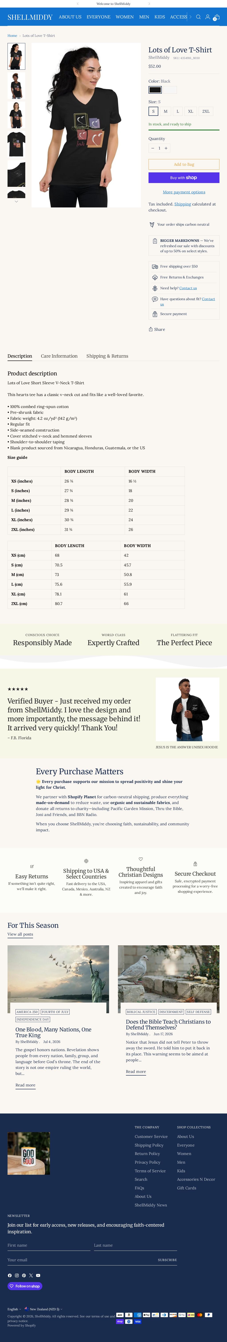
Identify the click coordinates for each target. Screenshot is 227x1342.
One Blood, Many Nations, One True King (53, 1032)
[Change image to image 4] (16, 144)
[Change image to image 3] (16, 115)
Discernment (171, 1012)
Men (181, 1162)
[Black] (155, 90)
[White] (170, 90)
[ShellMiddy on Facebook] (10, 1276)
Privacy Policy (147, 1162)
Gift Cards (186, 1187)
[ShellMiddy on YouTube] (38, 1276)
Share (159, 329)
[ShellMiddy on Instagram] (17, 1276)
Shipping (182, 204)
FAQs (139, 1187)
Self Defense (198, 1012)
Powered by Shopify (22, 1325)
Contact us (188, 288)
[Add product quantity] (166, 148)
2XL (205, 111)
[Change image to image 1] (16, 56)
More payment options (184, 192)
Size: (154, 101)
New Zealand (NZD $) (44, 1309)
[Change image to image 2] (16, 85)
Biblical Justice (141, 1012)
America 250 (27, 1012)
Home (12, 35)
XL (190, 111)
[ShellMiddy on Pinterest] (24, 1276)
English (13, 1309)
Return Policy (147, 1153)
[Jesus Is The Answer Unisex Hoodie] (187, 709)
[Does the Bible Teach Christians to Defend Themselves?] (168, 979)
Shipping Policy (149, 1145)
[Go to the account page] (207, 16)
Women (184, 1153)
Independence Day (33, 1019)
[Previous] (78, 4)
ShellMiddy (159, 57)
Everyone (186, 1145)
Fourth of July (55, 1012)
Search (141, 1179)
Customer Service (151, 1136)
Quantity (157, 138)
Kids (181, 1170)
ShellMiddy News (151, 1205)
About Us (143, 1196)
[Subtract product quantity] (153, 148)
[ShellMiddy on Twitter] (31, 1276)
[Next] (149, 4)
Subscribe (167, 1260)
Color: (159, 81)
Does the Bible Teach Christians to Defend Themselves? (168, 1025)
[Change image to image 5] (16, 173)
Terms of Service (150, 1170)
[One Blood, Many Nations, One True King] (58, 979)
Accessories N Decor (196, 1179)
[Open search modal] (198, 16)
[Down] (16, 201)
